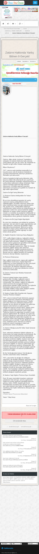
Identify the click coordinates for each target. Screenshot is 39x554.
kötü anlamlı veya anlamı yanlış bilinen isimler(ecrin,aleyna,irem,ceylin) (13, 443)
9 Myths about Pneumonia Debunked (15, 394)
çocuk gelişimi (17, 477)
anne (4, 477)
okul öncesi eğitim (8, 479)
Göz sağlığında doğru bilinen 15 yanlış (13, 451)
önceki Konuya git (14, 426)
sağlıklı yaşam (17, 479)
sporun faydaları (29, 479)
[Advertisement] (26, 16)
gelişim (33, 477)
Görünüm (32, 61)
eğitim (28, 477)
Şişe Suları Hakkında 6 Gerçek (11, 458)
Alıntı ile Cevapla (31, 405)
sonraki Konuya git (26, 426)
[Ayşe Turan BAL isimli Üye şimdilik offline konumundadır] (6, 88)
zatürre (23, 480)
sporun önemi (7, 480)
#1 (35, 79)
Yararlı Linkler (14, 23)
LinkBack (19, 61)
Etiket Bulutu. (6, 482)
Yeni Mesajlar (8, 23)
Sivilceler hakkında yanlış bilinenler (12, 435)
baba (7, 477)
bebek (11, 477)
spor (23, 479)
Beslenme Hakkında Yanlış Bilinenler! (13, 465)
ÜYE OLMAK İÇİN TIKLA (19, 421)
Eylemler (21, 23)
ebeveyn (24, 477)
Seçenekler (24, 61)
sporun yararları (15, 480)
